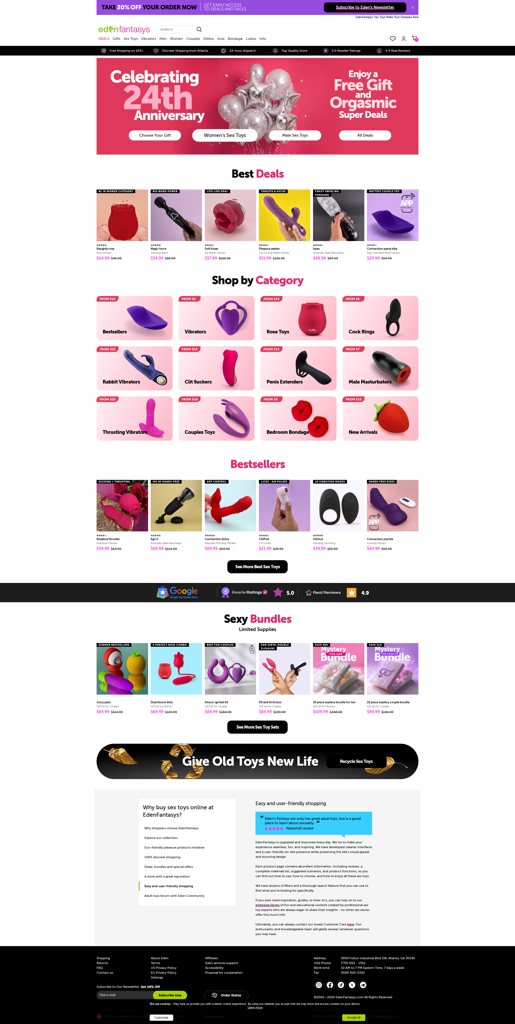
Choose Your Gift (154, 135)
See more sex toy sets (257, 727)
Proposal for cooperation (224, 973)
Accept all (353, 1017)
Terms (155, 963)
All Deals (365, 135)
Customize (161, 1017)
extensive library (267, 905)
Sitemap (157, 977)
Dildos (208, 39)
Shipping (103, 958)
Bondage (235, 39)
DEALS (104, 39)
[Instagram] (319, 985)
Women (176, 39)
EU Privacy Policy (163, 973)
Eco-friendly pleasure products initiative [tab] (174, 847)
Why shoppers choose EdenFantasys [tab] (171, 828)
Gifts (116, 39)
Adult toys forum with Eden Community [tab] (174, 896)
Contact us (105, 973)
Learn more (255, 1007)
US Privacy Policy (163, 968)
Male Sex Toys (295, 135)
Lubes (251, 39)
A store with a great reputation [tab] (167, 876)
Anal (221, 39)
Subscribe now (170, 995)
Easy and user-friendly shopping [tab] (168, 886)
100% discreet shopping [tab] (162, 857)
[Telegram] (363, 985)
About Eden (160, 958)
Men (163, 39)
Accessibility (214, 968)
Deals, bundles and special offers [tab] (168, 867)
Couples (193, 39)
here (350, 924)
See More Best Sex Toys (257, 566)
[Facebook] (330, 985)
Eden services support (221, 963)
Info (262, 39)
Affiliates (211, 958)
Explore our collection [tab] (161, 838)
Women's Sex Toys (225, 135)
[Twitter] (352, 985)
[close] (412, 7)
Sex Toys (131, 39)
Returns (102, 963)
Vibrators (148, 39)
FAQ (100, 968)
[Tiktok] (341, 985)
